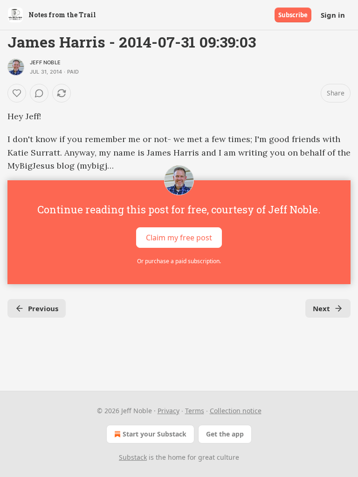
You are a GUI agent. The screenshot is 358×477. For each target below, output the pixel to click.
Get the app (225, 433)
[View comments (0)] (39, 93)
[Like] (16, 93)
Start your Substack (154, 433)
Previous (43, 308)
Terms (194, 410)
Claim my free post (179, 237)
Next (321, 308)
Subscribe (293, 15)
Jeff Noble (45, 62)
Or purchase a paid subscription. (179, 261)
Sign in (333, 15)
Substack (133, 457)
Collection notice (236, 410)
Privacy (168, 410)
